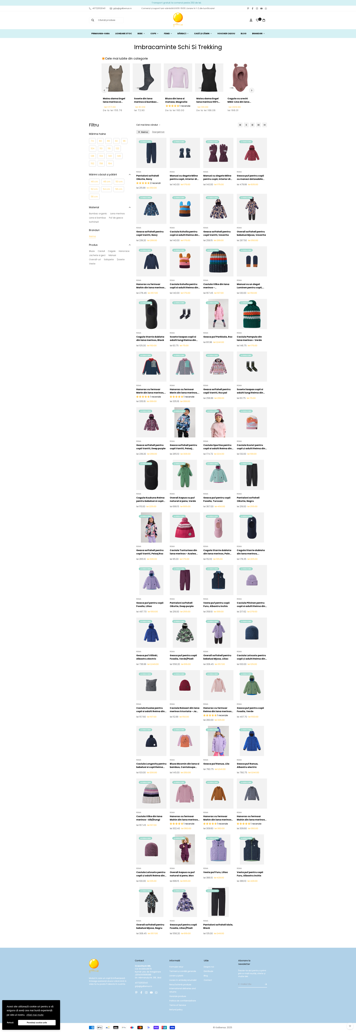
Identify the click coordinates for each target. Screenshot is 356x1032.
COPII (153, 33)
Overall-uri (95, 259)
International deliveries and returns (182, 990)
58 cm (94, 196)
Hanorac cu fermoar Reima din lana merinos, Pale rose (217, 709)
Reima (92, 236)
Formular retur (176, 966)
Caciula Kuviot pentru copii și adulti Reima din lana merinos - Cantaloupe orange (251, 447)
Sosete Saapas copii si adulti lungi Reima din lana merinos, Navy (183, 338)
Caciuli (101, 251)
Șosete (121, 259)
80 (100, 141)
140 (110, 156)
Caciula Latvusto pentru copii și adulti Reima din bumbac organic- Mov (150, 874)
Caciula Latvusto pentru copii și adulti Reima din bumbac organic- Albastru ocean (251, 657)
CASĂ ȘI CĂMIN (201, 33)
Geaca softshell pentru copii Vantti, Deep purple (150, 447)
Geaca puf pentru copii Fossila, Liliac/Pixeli (183, 926)
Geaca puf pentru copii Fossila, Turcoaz (216, 499)
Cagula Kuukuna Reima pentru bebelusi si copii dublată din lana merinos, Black (150, 499)
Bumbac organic (98, 213)
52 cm (94, 189)
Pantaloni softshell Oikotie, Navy (147, 177)
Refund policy (176, 1009)
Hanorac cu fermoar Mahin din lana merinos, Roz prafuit (184, 818)
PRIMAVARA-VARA (100, 33)
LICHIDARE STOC (123, 33)
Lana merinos (117, 213)
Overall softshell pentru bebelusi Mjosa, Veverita (251, 233)
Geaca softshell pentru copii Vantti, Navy (150, 233)
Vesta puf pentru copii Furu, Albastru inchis (216, 604)
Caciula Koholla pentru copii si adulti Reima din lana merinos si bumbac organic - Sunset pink (184, 286)
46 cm (94, 181)
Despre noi (209, 966)
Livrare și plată (176, 975)
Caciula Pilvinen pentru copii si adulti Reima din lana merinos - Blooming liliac (251, 604)
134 (101, 156)
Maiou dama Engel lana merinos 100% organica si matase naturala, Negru (208, 103)
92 (116, 141)
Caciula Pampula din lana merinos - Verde (249, 338)
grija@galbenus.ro (143, 986)
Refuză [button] (10, 1022)
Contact (208, 980)
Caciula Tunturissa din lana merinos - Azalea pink (183, 552)
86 (108, 141)
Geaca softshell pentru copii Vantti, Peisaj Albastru (183, 447)
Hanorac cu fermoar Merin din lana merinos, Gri (184, 391)
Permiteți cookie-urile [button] (37, 1022)
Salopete (109, 259)
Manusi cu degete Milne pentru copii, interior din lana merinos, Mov (217, 177)
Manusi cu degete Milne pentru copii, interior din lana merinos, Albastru (184, 177)
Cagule (112, 251)
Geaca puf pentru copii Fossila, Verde (250, 709)
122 (117, 148)
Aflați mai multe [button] (35, 1015)
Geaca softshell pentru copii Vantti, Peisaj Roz (150, 552)
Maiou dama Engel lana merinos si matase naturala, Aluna (114, 103)
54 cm (106, 189)
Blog (206, 975)
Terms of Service (177, 1005)
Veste (92, 263)
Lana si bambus (97, 217)
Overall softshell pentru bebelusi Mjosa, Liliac (217, 657)
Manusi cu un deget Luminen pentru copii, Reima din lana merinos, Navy (251, 286)
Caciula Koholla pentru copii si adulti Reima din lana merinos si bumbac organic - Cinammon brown (184, 233)
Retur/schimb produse (180, 984)
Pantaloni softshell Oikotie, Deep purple (182, 604)
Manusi (112, 255)
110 (101, 148)
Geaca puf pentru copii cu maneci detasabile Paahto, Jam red (250, 177)
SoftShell (94, 222)
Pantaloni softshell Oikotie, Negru (248, 499)
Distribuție (208, 971)
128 (92, 156)
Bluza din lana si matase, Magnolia (176, 100)
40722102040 (141, 982)
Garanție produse (177, 996)
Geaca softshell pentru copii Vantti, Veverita (217, 233)
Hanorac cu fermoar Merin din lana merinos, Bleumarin (150, 391)
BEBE (140, 33)
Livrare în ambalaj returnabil (182, 980)
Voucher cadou (226, 33)
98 (124, 141)
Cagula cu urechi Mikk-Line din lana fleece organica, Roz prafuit (240, 103)
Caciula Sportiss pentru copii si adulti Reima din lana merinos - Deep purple (217, 447)
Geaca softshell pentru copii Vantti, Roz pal (217, 391)
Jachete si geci (97, 255)
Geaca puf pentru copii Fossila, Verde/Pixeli (183, 657)
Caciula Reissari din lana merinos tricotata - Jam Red (184, 709)
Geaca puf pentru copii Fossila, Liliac (149, 604)
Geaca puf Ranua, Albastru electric (247, 765)
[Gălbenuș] (178, 20)
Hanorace (124, 251)
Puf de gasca (116, 217)
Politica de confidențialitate (182, 1000)
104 (92, 148)
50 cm (119, 181)
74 (92, 141)
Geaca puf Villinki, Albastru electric (147, 657)
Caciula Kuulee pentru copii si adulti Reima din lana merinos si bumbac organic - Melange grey (150, 709)
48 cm (106, 181)
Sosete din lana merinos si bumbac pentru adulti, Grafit (146, 102)
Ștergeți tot (158, 132)
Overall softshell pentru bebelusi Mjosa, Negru (150, 926)
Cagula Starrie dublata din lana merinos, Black (150, 338)
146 (119, 156)
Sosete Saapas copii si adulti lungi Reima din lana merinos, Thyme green (250, 391)
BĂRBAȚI (181, 33)
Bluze (92, 251)
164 (110, 163)
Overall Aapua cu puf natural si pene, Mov (182, 874)
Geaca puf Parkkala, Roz (217, 336)
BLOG (243, 33)
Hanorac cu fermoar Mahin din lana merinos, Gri (251, 818)
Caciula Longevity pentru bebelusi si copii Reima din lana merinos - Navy (151, 765)
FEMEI (167, 33)
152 (92, 163)
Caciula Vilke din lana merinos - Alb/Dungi (149, 818)
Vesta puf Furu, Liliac (215, 872)
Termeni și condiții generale (182, 971)
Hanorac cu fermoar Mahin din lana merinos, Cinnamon (217, 818)
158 (101, 163)
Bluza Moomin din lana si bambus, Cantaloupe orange (184, 765)
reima (144, 132)
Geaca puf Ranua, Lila (216, 763)
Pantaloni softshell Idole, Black (218, 926)
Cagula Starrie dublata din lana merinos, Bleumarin (251, 552)
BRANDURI (257, 33)
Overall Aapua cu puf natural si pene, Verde (183, 499)
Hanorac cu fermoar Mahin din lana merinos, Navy (150, 286)
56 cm (118, 189)
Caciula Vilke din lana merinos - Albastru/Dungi (216, 286)
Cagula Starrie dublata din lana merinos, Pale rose (217, 552)
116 (109, 148)
